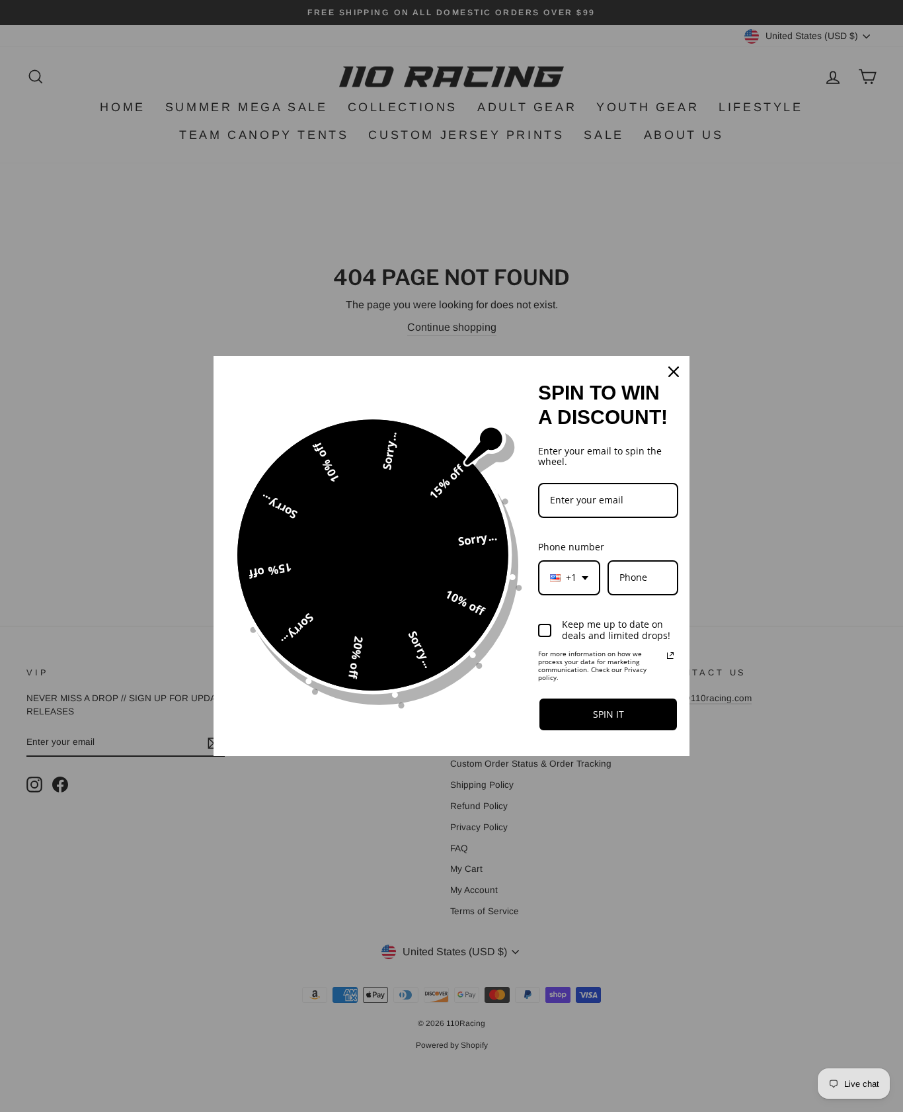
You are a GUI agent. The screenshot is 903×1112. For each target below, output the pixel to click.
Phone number (571, 546)
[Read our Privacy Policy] (670, 655)
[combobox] (569, 577)
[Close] (673, 372)
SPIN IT (608, 714)
